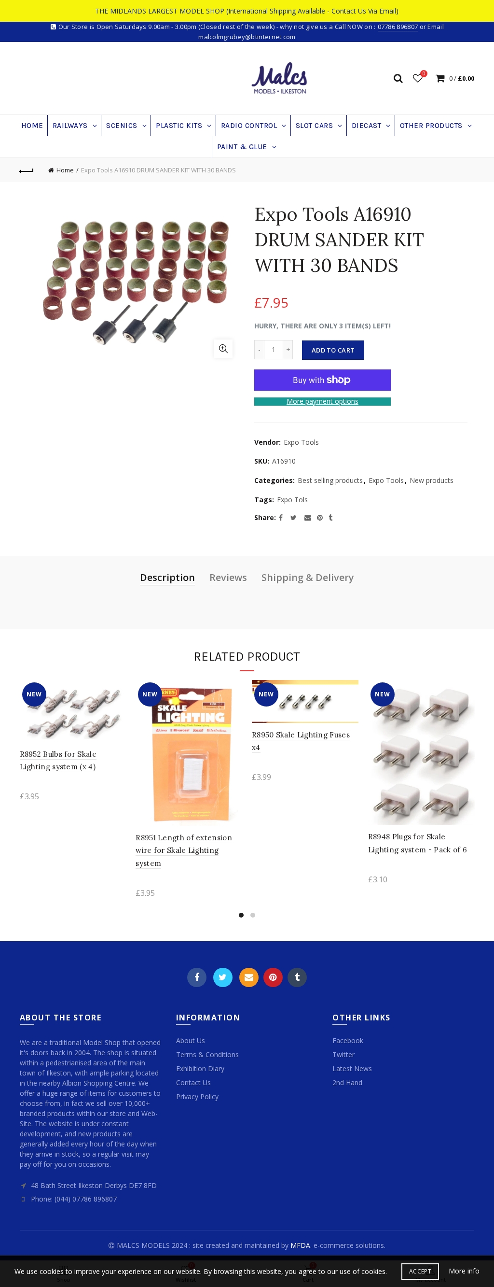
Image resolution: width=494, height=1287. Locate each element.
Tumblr (297, 977)
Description (167, 577)
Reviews (228, 577)
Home (65, 170)
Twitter (223, 977)
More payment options (322, 401)
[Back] (27, 170)
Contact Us (193, 1082)
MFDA (300, 1245)
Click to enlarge (223, 348)
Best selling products (330, 480)
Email (249, 977)
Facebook (196, 977)
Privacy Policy (197, 1096)
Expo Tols (292, 499)
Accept (420, 1271)
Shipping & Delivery (307, 577)
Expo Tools (301, 442)
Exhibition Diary (200, 1068)
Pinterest (273, 977)
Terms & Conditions (207, 1054)
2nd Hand (347, 1082)
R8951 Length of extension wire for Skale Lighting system (184, 850)
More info (464, 1271)
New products (431, 480)
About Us (190, 1040)
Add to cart (333, 350)
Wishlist (424, 74)
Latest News (352, 1068)
